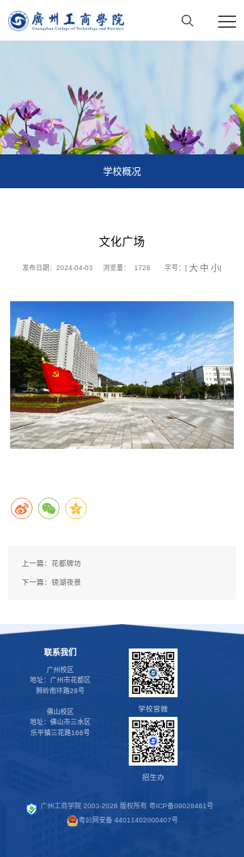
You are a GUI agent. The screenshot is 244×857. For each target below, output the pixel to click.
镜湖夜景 (66, 582)
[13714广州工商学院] (66, 20)
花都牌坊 (66, 563)
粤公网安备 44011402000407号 (128, 820)
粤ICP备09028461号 (181, 806)
